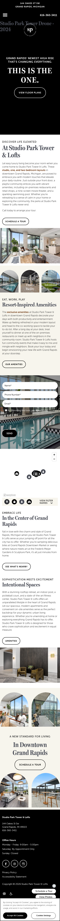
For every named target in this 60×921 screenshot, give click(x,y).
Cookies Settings (43, 915)
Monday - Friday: (10, 844)
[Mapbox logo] (9, 495)
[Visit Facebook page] (5, 863)
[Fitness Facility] (30, 287)
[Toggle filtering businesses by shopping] (14, 501)
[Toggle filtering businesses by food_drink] (6, 501)
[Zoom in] (54, 455)
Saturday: (7, 848)
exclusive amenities (18, 312)
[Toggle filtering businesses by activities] (21, 501)
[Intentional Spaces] (51, 287)
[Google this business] (23, 863)
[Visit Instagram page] (14, 863)
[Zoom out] (54, 459)
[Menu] (5, 15)
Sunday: (6, 853)
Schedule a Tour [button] (30, 764)
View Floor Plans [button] (30, 92)
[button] (15, 221)
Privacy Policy (9, 872)
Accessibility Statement (14, 876)
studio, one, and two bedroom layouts (23, 170)
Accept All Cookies (15, 915)
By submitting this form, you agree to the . (31, 412)
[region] (30, 474)
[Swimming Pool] (9, 287)
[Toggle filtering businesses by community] (29, 501)
